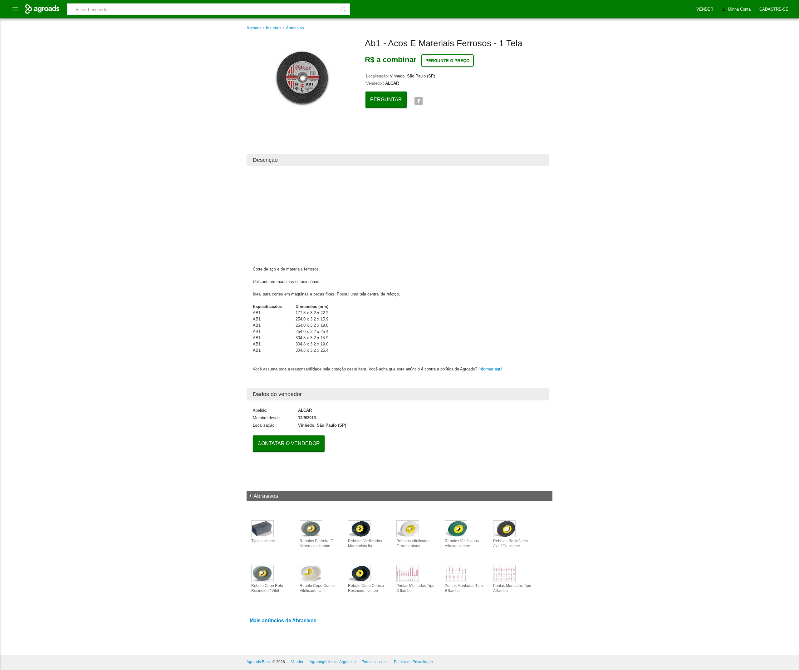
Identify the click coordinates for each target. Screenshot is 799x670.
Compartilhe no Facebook (418, 101)
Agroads (254, 28)
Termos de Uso (375, 662)
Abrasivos (295, 28)
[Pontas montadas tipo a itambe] (504, 573)
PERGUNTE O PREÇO (447, 60)
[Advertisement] (398, 216)
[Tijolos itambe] (262, 528)
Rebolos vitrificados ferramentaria (413, 543)
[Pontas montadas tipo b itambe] (456, 573)
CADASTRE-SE (773, 9)
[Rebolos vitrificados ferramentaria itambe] (407, 528)
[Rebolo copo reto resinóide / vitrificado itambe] (262, 573)
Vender (297, 662)
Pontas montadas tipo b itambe (464, 588)
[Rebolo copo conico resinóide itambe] (359, 573)
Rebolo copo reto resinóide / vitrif (267, 588)
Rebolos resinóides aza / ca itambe (510, 543)
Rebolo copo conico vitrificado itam (318, 588)
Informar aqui (490, 369)
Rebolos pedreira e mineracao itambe (316, 543)
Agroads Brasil (259, 662)
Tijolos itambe (263, 541)
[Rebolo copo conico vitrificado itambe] (311, 573)
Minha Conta (739, 9)
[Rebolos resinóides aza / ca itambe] (504, 528)
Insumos (274, 28)
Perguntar (386, 99)
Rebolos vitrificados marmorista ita (365, 543)
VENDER (704, 9)
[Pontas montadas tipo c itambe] (407, 573)
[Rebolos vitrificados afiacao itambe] (456, 528)
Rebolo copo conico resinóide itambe (366, 588)
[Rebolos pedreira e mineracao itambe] (311, 528)
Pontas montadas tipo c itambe (415, 588)
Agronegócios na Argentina (333, 662)
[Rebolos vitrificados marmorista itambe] (359, 528)
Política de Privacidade (413, 662)
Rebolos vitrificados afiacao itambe (462, 543)
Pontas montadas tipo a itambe (512, 588)
